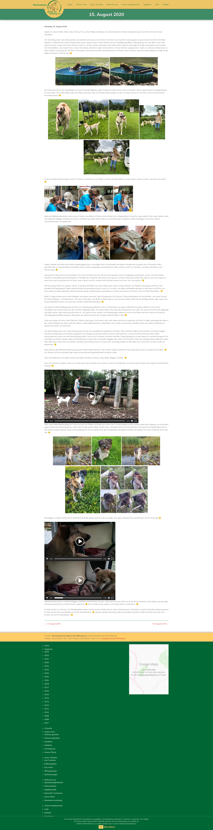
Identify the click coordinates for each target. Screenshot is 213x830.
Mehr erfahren (109, 827)
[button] (91, 396)
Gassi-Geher (49, 797)
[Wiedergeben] (47, 421)
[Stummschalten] (132, 421)
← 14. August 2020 (52, 624)
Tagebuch (147, 4)
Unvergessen (49, 749)
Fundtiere (48, 741)
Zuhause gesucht (51, 734)
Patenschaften (50, 786)
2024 (46, 673)
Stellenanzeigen (51, 774)
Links (157, 4)
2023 (46, 669)
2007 (46, 723)
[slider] (89, 420)
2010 (46, 712)
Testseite (48, 728)
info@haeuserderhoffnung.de (113, 638)
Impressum (48, 816)
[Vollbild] (135, 421)
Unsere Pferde (50, 752)
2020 (46, 655)
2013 (46, 701)
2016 (46, 691)
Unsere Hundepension (131, 4)
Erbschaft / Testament (53, 793)
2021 (46, 659)
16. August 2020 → (160, 624)
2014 (46, 698)
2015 (46, 694)
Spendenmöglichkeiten (53, 782)
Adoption (48, 745)
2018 (46, 684)
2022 (46, 666)
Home (70, 4)
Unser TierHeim (96, 4)
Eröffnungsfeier (50, 764)
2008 (46, 719)
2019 (46, 652)
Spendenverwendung (53, 800)
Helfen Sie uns (112, 4)
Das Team (48, 767)
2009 (46, 716)
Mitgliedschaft (50, 789)
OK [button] (101, 827)
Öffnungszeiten (50, 771)
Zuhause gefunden (52, 738)
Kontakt (166, 4)
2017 (46, 687)
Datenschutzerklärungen (149, 675)
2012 (46, 705)
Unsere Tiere (81, 4)
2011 (46, 709)
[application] (91, 396)
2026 (46, 662)
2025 (46, 677)
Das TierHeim (50, 760)
